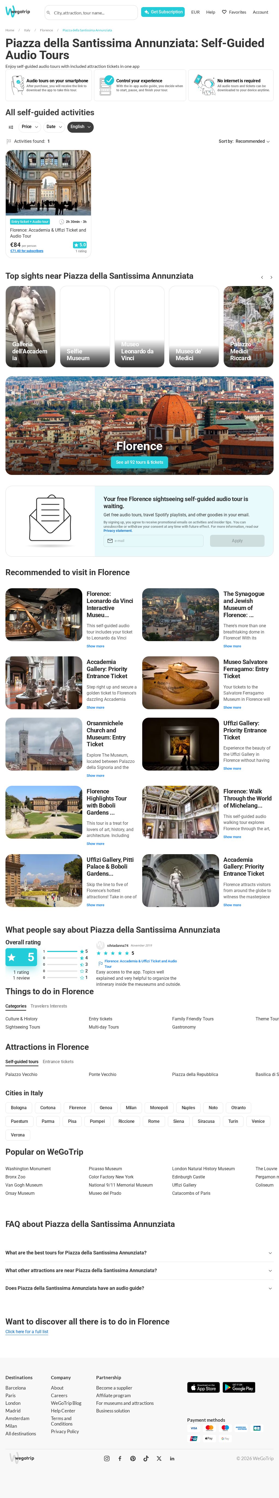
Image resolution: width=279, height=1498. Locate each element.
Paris (10, 1395)
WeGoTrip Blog (66, 1403)
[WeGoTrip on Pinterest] (133, 1458)
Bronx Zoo (15, 1176)
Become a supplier (114, 1388)
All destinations (20, 1433)
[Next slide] (270, 277)
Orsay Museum (20, 1193)
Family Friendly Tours (193, 1018)
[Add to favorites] (84, 156)
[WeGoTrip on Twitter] (159, 1458)
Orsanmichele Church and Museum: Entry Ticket (106, 734)
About (57, 1388)
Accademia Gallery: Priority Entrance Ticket (107, 669)
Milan (11, 1426)
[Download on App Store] (203, 1388)
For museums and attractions (125, 1403)
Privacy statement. (118, 531)
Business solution (113, 1411)
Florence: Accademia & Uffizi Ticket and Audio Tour (141, 964)
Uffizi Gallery (184, 1185)
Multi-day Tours (104, 1027)
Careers (59, 1395)
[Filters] (10, 127)
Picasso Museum (105, 1168)
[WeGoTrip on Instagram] (106, 1458)
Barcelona (15, 1388)
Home (9, 30)
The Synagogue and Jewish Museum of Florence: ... (244, 604)
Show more (95, 646)
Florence (46, 30)
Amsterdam (17, 1418)
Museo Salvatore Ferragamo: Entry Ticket (245, 669)
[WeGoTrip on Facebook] (120, 1458)
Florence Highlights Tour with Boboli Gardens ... (107, 802)
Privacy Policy (65, 1431)
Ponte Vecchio (102, 1074)
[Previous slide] (261, 277)
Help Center (63, 1411)
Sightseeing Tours (22, 1027)
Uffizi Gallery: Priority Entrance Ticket (245, 730)
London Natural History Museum (203, 1168)
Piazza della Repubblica (195, 1074)
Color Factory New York (111, 1176)
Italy (27, 30)
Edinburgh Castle (188, 1176)
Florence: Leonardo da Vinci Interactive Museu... (110, 604)
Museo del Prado (105, 1193)
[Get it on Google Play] (239, 1388)
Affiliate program (113, 1395)
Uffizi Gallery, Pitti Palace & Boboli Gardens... (110, 866)
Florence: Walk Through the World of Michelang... (247, 798)
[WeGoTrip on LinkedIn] (172, 1458)
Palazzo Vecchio (21, 1074)
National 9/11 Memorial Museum (121, 1185)
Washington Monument (28, 1168)
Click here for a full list (26, 1331)
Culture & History (21, 1018)
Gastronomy (184, 1027)
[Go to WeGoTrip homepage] (21, 11)
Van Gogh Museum (24, 1185)
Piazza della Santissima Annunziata (87, 30)
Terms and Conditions (61, 1421)
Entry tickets (100, 1018)
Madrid (13, 1411)
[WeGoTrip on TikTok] (146, 1458)
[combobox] (94, 13)
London (12, 1403)
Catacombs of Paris (191, 1193)
